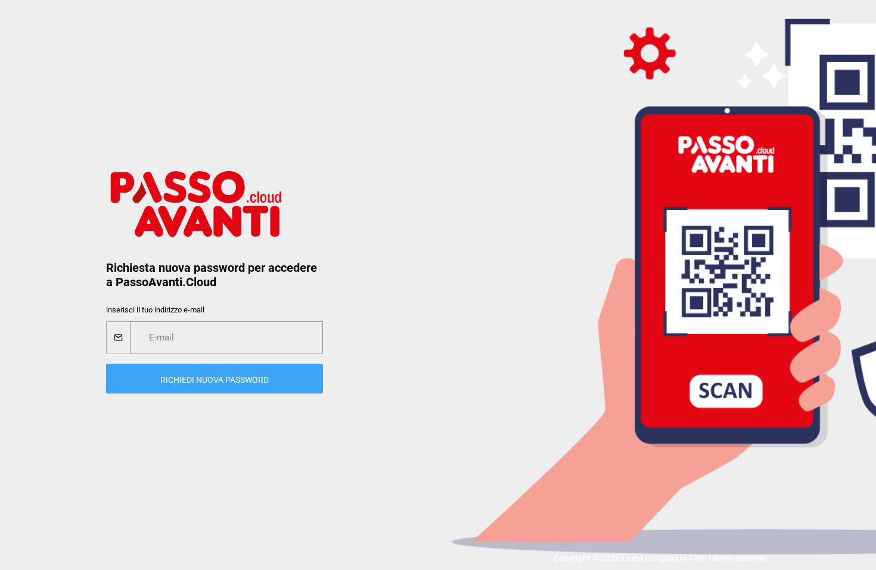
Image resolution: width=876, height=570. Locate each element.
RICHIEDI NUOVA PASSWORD (214, 380)
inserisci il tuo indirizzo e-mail (155, 309)
